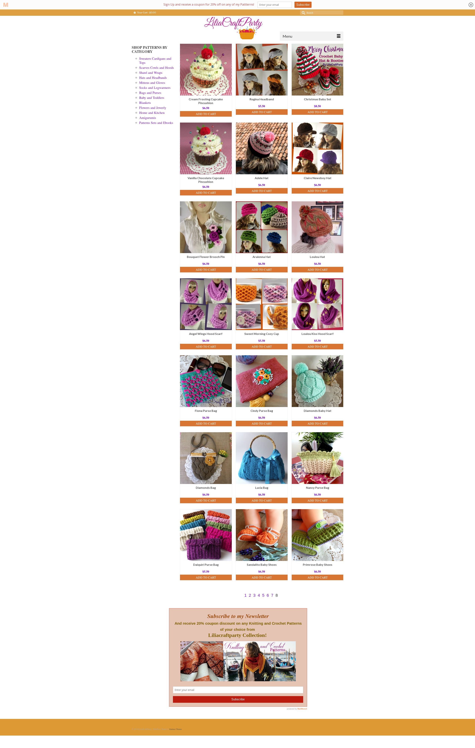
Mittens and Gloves (152, 82)
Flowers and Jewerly (152, 107)
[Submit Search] (303, 12)
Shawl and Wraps (150, 72)
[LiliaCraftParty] (237, 28)
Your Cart (146, 12)
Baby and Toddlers (151, 97)
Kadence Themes (175, 729)
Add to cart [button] (206, 114)
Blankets (145, 102)
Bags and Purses (150, 92)
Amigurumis (147, 117)
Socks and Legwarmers (155, 87)
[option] (206, 82)
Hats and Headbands (153, 77)
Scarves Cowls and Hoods (156, 67)
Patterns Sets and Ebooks (156, 122)
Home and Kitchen (152, 112)
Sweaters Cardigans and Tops (155, 60)
